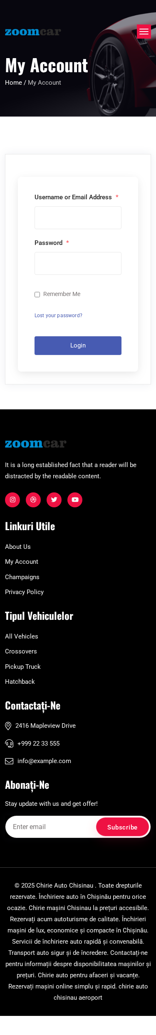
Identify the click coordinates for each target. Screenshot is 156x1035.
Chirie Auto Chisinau (64, 885)
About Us (18, 547)
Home (14, 82)
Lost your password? (58, 315)
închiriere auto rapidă (71, 941)
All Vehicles (21, 636)
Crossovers (21, 651)
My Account (21, 561)
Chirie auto (53, 975)
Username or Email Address (77, 197)
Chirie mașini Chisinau (60, 908)
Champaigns (22, 577)
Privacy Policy (24, 592)
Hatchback (20, 681)
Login (78, 345)
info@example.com (44, 761)
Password (52, 243)
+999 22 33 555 (38, 743)
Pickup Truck (23, 666)
